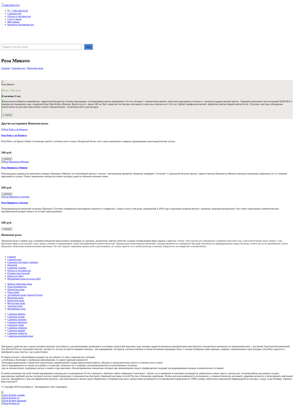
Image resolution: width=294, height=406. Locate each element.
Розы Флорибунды (17, 286)
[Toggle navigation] (2, 3)
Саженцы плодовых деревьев (22, 262)
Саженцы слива (15, 325)
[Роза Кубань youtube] (13, 395)
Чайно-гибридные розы (19, 284)
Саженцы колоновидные (20, 336)
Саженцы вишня (16, 330)
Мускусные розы (16, 303)
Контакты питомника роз (20, 24)
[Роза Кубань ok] (10, 403)
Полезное (12, 265)
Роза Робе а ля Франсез (14, 135)
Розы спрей (13, 292)
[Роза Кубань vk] (10, 398)
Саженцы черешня (17, 327)
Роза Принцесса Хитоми (14, 202)
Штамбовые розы (16, 308)
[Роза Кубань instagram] (13, 400)
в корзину (7, 115)
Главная (5, 68)
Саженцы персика (16, 319)
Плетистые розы (15, 289)
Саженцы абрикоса (17, 322)
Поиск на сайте (15, 276)
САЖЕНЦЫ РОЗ (11, 5)
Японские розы (35, 68)
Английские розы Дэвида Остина (25, 295)
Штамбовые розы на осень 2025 (24, 278)
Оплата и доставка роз (19, 16)
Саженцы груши (16, 316)
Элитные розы (15, 306)
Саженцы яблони (16, 314)
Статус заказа (14, 19)
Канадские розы (15, 300)
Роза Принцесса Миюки (14, 167)
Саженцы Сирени (16, 267)
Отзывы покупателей (18, 273)
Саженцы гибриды (17, 333)
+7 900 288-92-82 (19, 10)
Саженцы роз (14, 13)
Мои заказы (13, 22)
